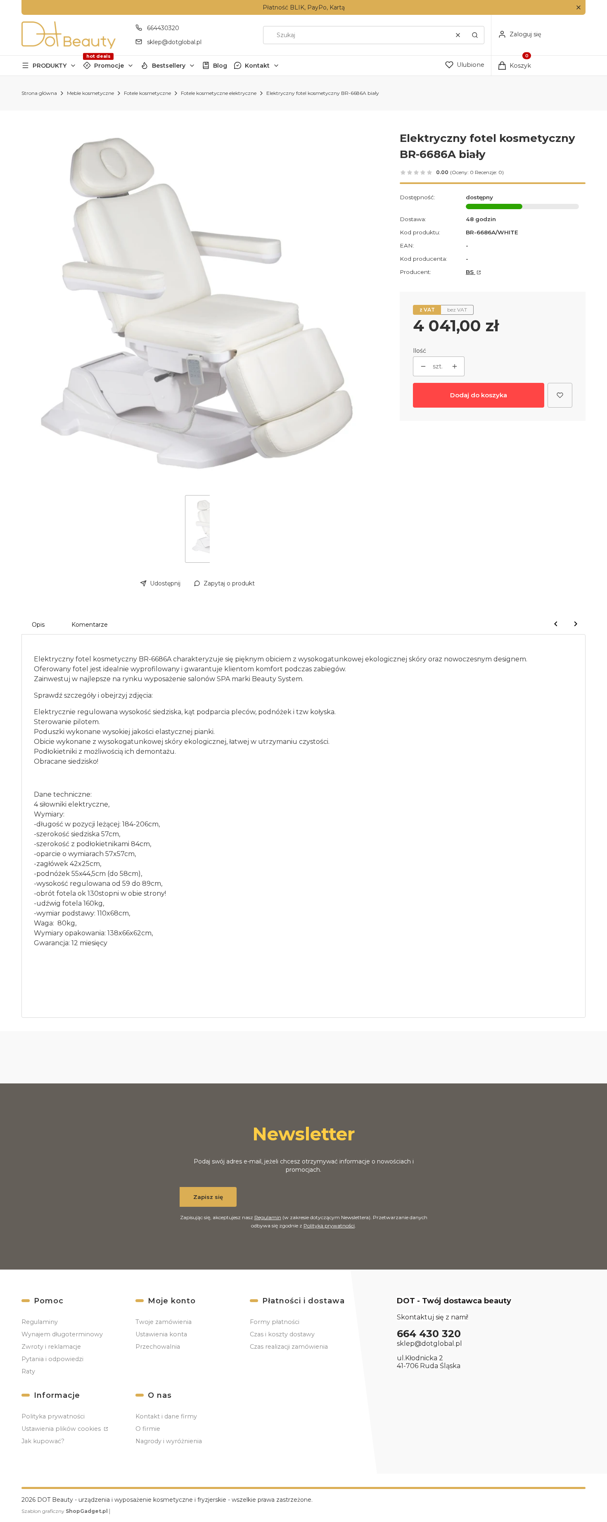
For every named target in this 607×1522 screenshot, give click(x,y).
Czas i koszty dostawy (282, 1334)
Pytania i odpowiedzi (52, 1359)
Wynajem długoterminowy (62, 1334)
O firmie (147, 1428)
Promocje (109, 65)
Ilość (419, 350)
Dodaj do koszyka (478, 395)
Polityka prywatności (53, 1416)
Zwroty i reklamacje (51, 1346)
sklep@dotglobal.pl (174, 42)
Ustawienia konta (161, 1334)
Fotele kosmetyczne (147, 93)
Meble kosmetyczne (90, 93)
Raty (28, 1371)
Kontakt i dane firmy (166, 1416)
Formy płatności (274, 1322)
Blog (220, 65)
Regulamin (267, 1217)
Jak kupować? (42, 1441)
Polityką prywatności (329, 1225)
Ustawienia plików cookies (61, 1428)
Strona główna (39, 93)
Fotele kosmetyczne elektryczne (218, 93)
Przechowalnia (157, 1346)
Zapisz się (208, 1197)
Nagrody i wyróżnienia (168, 1441)
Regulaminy (39, 1322)
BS (470, 272)
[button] (578, 7)
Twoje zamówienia (163, 1322)
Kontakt (257, 65)
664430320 (163, 28)
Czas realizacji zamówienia (289, 1346)
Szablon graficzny (64, 1511)
